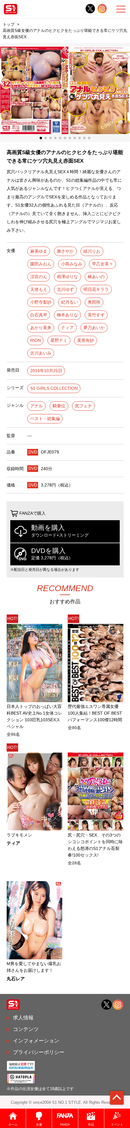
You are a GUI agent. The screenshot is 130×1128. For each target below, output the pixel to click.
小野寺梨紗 (40, 302)
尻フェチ (83, 406)
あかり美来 (40, 327)
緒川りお (91, 251)
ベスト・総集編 (45, 418)
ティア (67, 327)
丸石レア (16, 979)
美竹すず (96, 315)
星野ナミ (58, 340)
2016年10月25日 (46, 371)
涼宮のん (38, 276)
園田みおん (40, 264)
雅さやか (65, 251)
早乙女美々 (102, 264)
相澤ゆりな (67, 276)
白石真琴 (38, 315)
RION (35, 340)
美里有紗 (85, 340)
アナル (36, 406)
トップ (9, 24)
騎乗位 (59, 406)
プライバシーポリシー (38, 1052)
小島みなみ (71, 264)
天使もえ (38, 289)
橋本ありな (67, 315)
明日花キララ (96, 289)
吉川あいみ (40, 353)
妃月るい (69, 302)
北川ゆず (65, 289)
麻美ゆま (38, 251)
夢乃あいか (94, 327)
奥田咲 (94, 302)
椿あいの (96, 276)
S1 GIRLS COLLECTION (54, 388)
